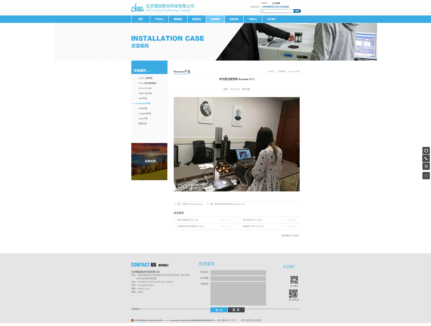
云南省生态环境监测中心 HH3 (190, 226)
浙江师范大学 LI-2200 (252, 220)
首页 (140, 19)
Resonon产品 (294, 71)
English (264, 3)
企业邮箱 (276, 3)
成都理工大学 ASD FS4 (253, 226)
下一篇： (226, 204)
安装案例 (281, 71)
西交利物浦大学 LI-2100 (187, 220)
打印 (296, 235)
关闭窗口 (287, 235)
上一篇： (188, 204)
